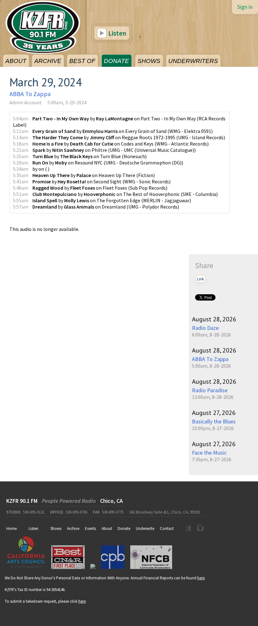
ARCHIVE (47, 61)
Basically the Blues (214, 421)
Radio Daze (205, 327)
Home (11, 528)
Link (200, 279)
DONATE (116, 61)
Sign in (245, 6)
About (107, 528)
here (201, 578)
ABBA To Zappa (30, 94)
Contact (167, 528)
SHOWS (148, 61)
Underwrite (145, 528)
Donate (124, 528)
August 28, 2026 (214, 319)
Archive (73, 528)
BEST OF (82, 61)
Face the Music (209, 452)
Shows (55, 528)
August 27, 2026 (214, 413)
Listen (116, 33)
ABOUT (15, 61)
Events (90, 528)
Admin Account (25, 102)
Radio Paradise (209, 390)
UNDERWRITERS (193, 61)
